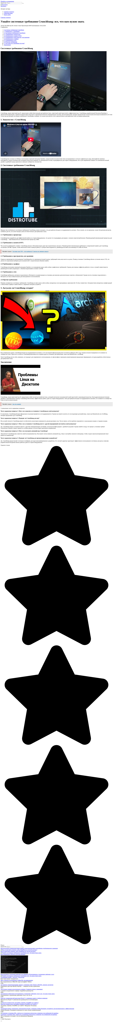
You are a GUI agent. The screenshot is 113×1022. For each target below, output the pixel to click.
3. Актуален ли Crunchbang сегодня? (14, 43)
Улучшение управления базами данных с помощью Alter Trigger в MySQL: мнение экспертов (27, 984)
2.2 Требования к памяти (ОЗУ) (13, 36)
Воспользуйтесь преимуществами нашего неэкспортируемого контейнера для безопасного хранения (29, 948)
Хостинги (3, 6)
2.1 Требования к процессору (12, 34)
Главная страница (9, 11)
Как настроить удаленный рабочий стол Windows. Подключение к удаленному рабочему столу (27, 974)
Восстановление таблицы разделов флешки (13, 954)
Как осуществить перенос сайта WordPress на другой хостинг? (18, 951)
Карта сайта (7, 14)
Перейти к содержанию (7, 1)
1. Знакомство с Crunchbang (12, 31)
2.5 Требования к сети (10, 40)
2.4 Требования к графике (11, 39)
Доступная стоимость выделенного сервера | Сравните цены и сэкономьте (22, 989)
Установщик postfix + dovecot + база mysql (12, 977)
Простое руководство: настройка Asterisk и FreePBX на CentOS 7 (19, 1004)
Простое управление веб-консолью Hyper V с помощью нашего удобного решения (24, 998)
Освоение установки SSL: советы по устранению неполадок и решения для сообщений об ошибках (29, 1014)
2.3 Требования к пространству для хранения (16, 37)
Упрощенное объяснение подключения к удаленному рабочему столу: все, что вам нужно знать (28, 993)
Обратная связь (8, 13)
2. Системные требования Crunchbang (14, 33)
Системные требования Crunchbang (14, 30)
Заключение (7, 45)
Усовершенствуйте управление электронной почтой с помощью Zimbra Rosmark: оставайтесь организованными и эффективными (37, 1008)
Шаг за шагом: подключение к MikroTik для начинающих (17, 980)
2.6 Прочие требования (10, 42)
